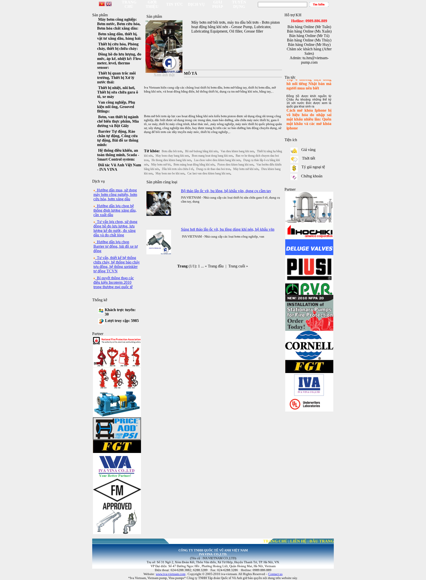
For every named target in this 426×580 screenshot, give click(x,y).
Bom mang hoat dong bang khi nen (212, 155)
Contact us (275, 574)
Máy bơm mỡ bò (161, 164)
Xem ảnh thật (164, 75)
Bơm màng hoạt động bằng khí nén (194, 164)
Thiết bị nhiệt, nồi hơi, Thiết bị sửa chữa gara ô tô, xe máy (117, 92)
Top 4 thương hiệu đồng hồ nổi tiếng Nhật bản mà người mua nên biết (308, 79)
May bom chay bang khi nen (172, 155)
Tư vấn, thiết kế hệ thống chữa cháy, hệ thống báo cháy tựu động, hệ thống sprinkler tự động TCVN (116, 264)
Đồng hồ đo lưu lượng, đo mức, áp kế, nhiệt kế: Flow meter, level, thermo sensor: (119, 61)
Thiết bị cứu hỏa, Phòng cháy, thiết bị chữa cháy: (118, 46)
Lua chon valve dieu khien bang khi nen (217, 160)
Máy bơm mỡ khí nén (245, 169)
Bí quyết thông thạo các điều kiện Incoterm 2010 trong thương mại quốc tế (113, 282)
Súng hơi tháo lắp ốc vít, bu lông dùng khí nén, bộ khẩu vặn (227, 229)
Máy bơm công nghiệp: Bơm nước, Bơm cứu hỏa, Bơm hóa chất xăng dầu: (119, 23)
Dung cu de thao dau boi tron (213, 169)
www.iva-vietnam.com (170, 574)
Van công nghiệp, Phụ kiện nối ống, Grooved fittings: (116, 106)
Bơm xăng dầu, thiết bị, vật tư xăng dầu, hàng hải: (119, 36)
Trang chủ (129, 4)
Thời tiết (308, 158)
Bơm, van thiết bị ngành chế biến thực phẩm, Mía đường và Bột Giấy (118, 121)
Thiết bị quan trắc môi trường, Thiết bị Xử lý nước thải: (116, 77)
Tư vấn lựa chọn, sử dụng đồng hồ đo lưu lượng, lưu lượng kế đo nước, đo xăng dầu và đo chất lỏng (115, 228)
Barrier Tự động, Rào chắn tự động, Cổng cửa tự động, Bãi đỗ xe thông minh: (117, 138)
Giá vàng (308, 150)
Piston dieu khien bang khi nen (235, 164)
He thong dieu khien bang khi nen (171, 160)
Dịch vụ (196, 4)
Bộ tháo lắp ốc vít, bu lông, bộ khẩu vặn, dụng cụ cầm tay (226, 191)
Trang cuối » (238, 266)
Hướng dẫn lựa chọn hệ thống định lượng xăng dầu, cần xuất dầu (115, 210)
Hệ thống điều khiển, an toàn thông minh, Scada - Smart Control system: (118, 154)
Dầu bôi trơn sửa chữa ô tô (177, 169)
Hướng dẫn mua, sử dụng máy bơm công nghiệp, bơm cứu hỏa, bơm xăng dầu (115, 194)
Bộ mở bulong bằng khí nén (201, 151)
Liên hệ (298, 541)
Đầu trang (321, 541)
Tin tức (174, 4)
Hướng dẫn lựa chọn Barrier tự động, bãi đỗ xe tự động (115, 246)
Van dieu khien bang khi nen (237, 151)
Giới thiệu (152, 4)
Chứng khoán (311, 176)
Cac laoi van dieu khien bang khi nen (208, 173)
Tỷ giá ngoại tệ (313, 167)
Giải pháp (217, 4)
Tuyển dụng (239, 4)
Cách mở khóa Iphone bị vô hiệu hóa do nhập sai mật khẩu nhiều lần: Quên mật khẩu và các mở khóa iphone (308, 115)
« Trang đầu (214, 266)
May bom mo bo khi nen (170, 173)
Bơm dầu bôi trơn (172, 151)
